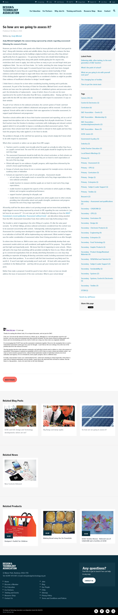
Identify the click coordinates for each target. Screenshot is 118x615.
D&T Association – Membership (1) (93, 117)
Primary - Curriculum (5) (90, 172)
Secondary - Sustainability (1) (91, 269)
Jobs (50, 2)
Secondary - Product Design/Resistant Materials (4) (95, 253)
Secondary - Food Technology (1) (93, 242)
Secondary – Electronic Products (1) (94, 228)
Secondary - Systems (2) (90, 274)
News (100, 10)
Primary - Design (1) (88, 177)
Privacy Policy (47, 595)
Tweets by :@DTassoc (87, 297)
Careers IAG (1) (86, 98)
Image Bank (81, 2)
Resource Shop (89, 10)
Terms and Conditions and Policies (54, 598)
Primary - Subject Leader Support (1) (94, 187)
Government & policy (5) (90, 139)
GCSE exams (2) (87, 134)
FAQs (44, 590)
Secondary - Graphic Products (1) (93, 247)
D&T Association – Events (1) (91, 112)
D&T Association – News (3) (91, 129)
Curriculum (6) (86, 108)
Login (113, 2)
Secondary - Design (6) (89, 223)
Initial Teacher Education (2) (91, 148)
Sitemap (45, 593)
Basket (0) (93, 2)
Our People (46, 587)
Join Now (104, 2)
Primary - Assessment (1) (90, 163)
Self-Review (60, 2)
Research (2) (85, 197)
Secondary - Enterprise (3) (90, 237)
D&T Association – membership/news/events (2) (91, 123)
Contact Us (9, 598)
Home (6, 2)
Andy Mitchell (16, 36)
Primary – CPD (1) (87, 168)
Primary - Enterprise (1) (89, 182)
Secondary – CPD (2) (88, 213)
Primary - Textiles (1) (88, 192)
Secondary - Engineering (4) (91, 233)
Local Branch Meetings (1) (90, 153)
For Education (35, 10)
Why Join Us (59, 10)
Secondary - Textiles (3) (89, 286)
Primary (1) (85, 158)
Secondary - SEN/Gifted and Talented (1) (96, 259)
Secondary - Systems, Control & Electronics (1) (97, 279)
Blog (43, 584)
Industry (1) (85, 144)
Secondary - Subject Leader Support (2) (95, 264)
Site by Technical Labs (8, 612)
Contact (107, 10)
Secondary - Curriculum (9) (91, 218)
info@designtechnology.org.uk (34, 576)
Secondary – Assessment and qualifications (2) (97, 202)
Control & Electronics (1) (90, 103)
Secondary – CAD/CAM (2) (91, 209)
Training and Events (74, 10)
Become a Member (11, 584)
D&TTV (71, 2)
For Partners (47, 10)
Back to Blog (10, 379)
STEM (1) (84, 290)
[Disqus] (37, 302)
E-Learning (41, 2)
